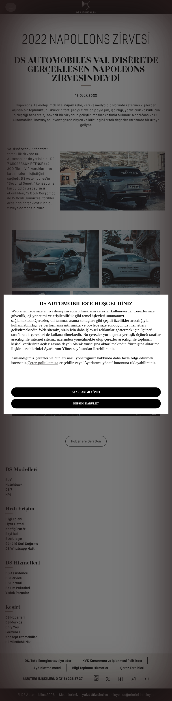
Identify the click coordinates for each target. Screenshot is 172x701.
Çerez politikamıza (43, 362)
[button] (86, 392)
